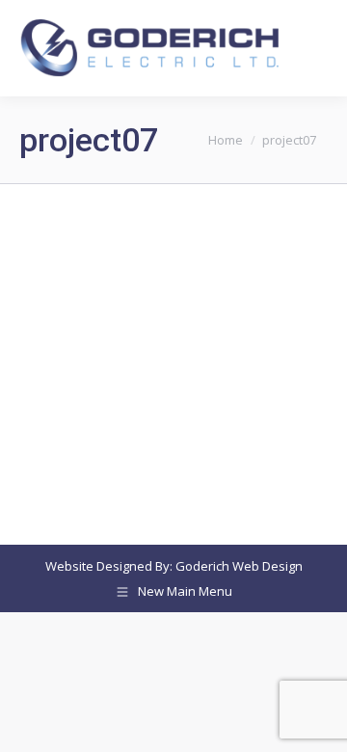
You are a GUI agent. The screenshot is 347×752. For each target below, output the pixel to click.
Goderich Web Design (239, 566)
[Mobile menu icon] (316, 48)
